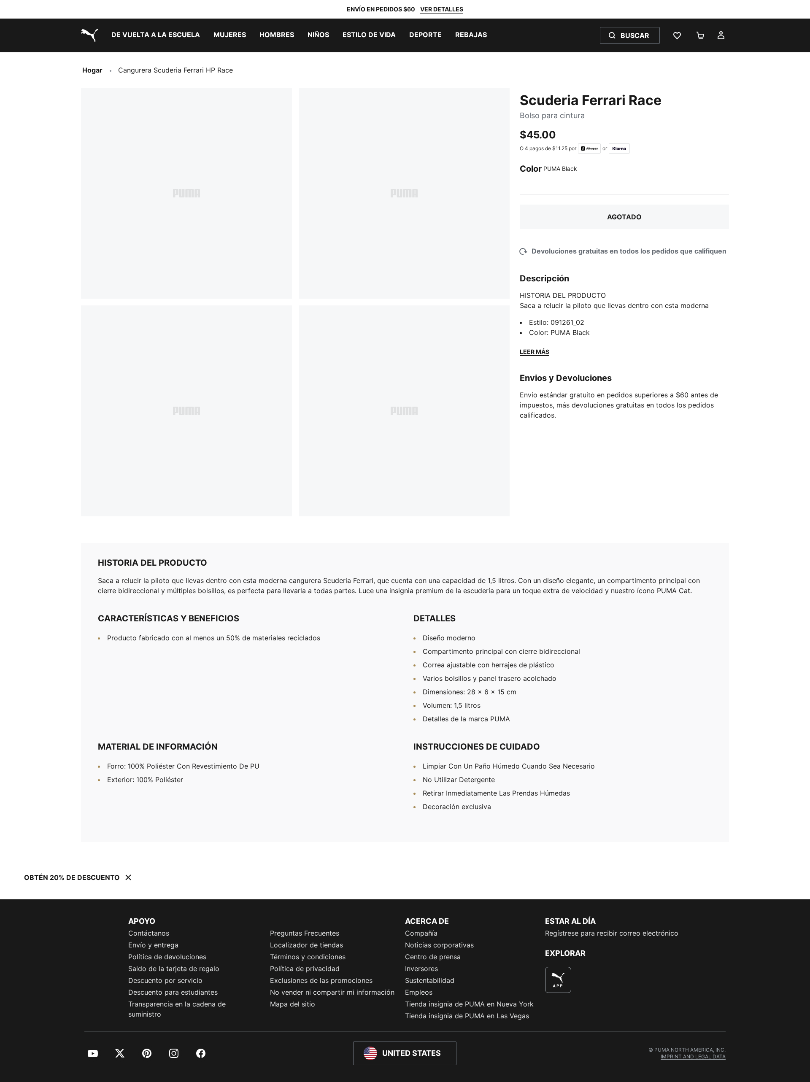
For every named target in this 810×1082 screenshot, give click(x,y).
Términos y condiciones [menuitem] (308, 956)
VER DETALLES (441, 9)
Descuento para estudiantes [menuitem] (173, 992)
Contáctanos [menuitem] (148, 933)
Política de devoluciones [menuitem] (167, 956)
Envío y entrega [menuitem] (153, 945)
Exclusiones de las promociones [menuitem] (321, 980)
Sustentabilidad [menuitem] (429, 980)
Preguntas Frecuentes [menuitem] (304, 933)
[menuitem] (156, 35)
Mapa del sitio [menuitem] (292, 1004)
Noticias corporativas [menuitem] (439, 945)
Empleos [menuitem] (418, 992)
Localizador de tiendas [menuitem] (306, 945)
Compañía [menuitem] (421, 933)
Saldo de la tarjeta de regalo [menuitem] (173, 968)
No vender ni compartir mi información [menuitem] (332, 992)
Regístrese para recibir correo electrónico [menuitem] (611, 933)
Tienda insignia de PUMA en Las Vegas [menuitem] (467, 1016)
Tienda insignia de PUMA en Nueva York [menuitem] (469, 1004)
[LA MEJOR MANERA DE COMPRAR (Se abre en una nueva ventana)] (558, 980)
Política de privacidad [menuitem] (305, 968)
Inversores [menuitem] (421, 968)
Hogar (92, 70)
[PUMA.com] (87, 35)
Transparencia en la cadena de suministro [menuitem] (177, 1009)
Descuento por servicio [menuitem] (165, 980)
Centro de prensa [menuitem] (433, 956)
